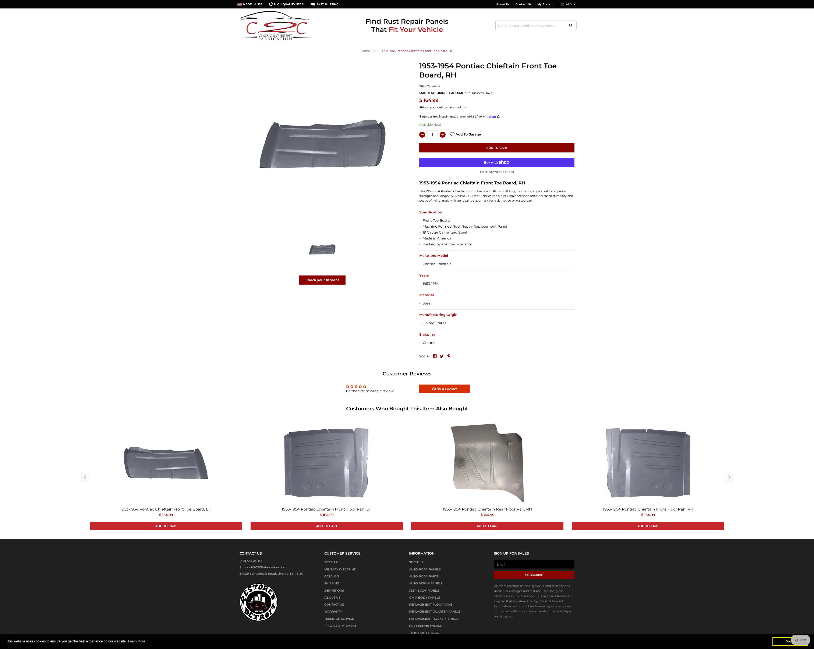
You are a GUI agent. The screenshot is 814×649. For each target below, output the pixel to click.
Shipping (425, 107)
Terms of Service (339, 619)
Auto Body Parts (424, 576)
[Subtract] (422, 135)
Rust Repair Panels (425, 626)
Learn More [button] (136, 641)
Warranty (333, 611)
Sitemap (331, 562)
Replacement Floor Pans (431, 604)
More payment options (497, 172)
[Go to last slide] (85, 477)
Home (365, 51)
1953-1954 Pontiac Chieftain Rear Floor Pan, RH (487, 509)
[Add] (443, 135)
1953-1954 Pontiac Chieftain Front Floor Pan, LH (327, 509)
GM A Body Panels (424, 597)
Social (414, 562)
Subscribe (534, 575)
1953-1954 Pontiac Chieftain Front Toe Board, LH (166, 509)
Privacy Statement (340, 626)
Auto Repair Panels (425, 583)
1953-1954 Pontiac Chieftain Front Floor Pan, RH (648, 509)
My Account (546, 4)
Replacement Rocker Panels (433, 619)
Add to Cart (496, 148)
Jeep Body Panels (424, 590)
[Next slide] (729, 477)
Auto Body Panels (425, 569)
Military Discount (339, 569)
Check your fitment (322, 280)
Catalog (331, 576)
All (375, 51)
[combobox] (536, 25)
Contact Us (523, 4)
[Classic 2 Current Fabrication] (275, 25)
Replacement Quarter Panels (434, 611)
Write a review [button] (444, 389)
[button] (569, 4)
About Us (503, 4)
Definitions (334, 590)
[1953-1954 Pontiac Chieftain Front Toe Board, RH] (322, 249)
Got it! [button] (790, 641)
